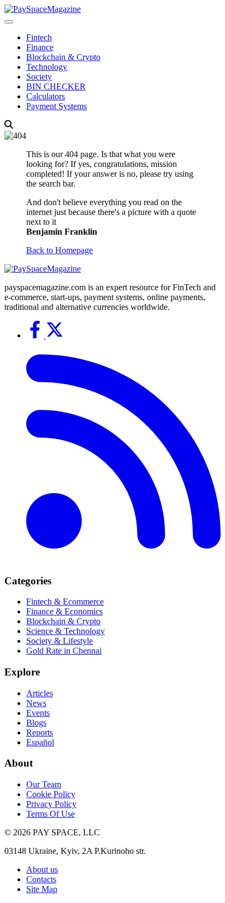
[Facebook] (36, 335)
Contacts (41, 879)
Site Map (41, 889)
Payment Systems (56, 106)
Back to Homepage (59, 250)
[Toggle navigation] (8, 21)
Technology (46, 66)
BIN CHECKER (56, 86)
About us (42, 869)
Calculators (45, 96)
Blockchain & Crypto (63, 57)
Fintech (39, 37)
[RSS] (123, 559)
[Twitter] (54, 335)
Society (39, 76)
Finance (40, 47)
